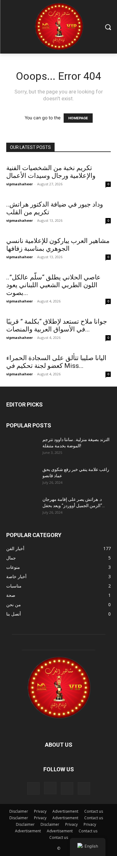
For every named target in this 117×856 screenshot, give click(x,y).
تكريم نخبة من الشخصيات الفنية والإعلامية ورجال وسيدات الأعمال (50, 171)
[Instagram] (50, 788)
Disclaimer (18, 811)
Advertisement (65, 811)
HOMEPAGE (78, 118)
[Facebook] (33, 788)
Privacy (40, 811)
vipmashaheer (19, 184)
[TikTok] (67, 788)
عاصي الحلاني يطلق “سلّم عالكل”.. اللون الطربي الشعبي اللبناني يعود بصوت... (53, 285)
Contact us (93, 811)
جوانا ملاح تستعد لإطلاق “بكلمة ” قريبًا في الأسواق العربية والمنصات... (56, 325)
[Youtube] (84, 788)
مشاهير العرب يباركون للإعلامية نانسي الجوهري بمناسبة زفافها (58, 244)
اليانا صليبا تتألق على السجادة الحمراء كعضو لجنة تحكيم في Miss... (56, 361)
